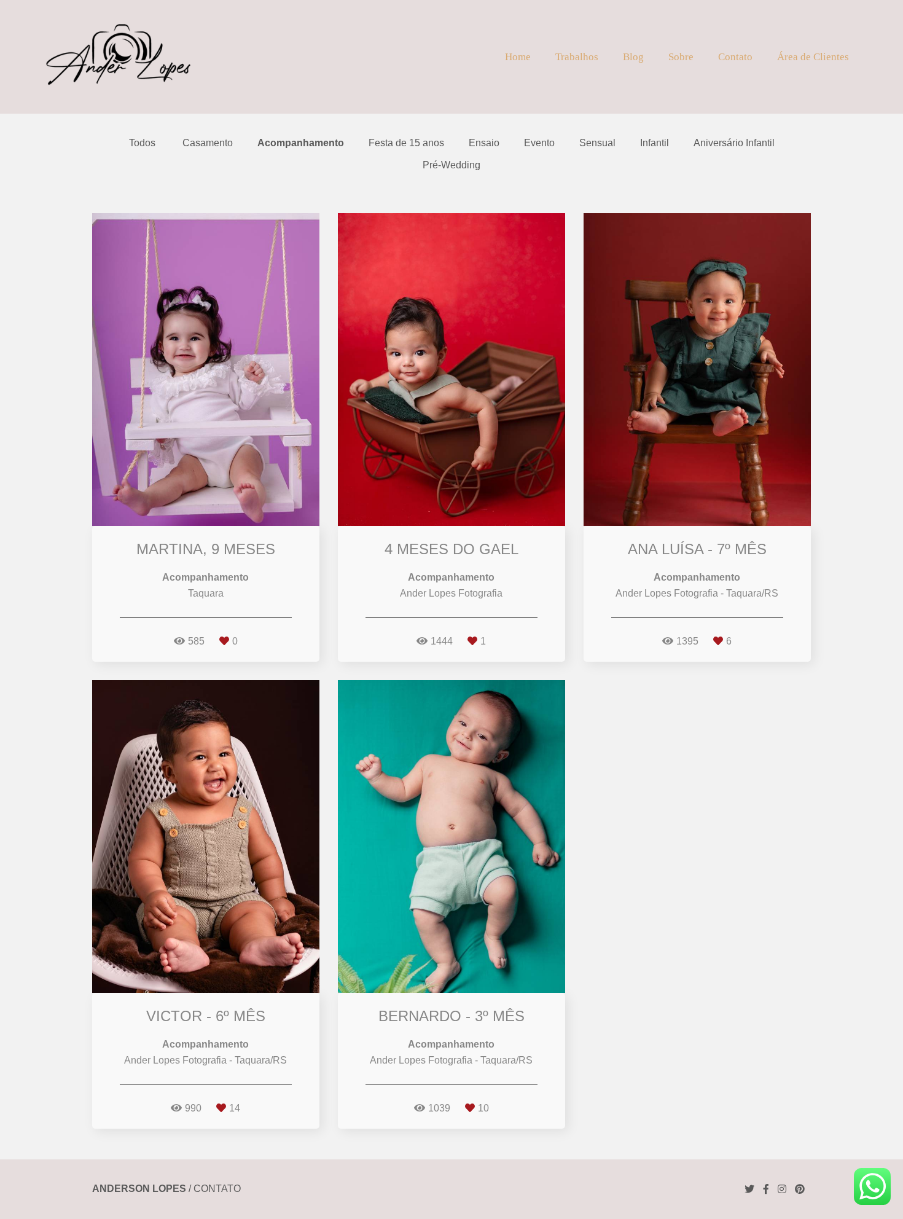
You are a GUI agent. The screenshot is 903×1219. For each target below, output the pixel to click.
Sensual (597, 143)
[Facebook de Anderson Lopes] (766, 1189)
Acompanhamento (300, 143)
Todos (142, 143)
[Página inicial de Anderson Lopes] (117, 56)
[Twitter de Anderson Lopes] (749, 1189)
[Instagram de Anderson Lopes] (782, 1189)
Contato (735, 57)
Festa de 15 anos (406, 143)
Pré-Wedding (451, 165)
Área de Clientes (813, 57)
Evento (539, 143)
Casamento (207, 143)
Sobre (681, 57)
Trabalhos (576, 57)
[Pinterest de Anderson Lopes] (800, 1189)
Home (518, 57)
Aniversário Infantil (734, 143)
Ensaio (484, 143)
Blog (633, 57)
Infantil (654, 143)
